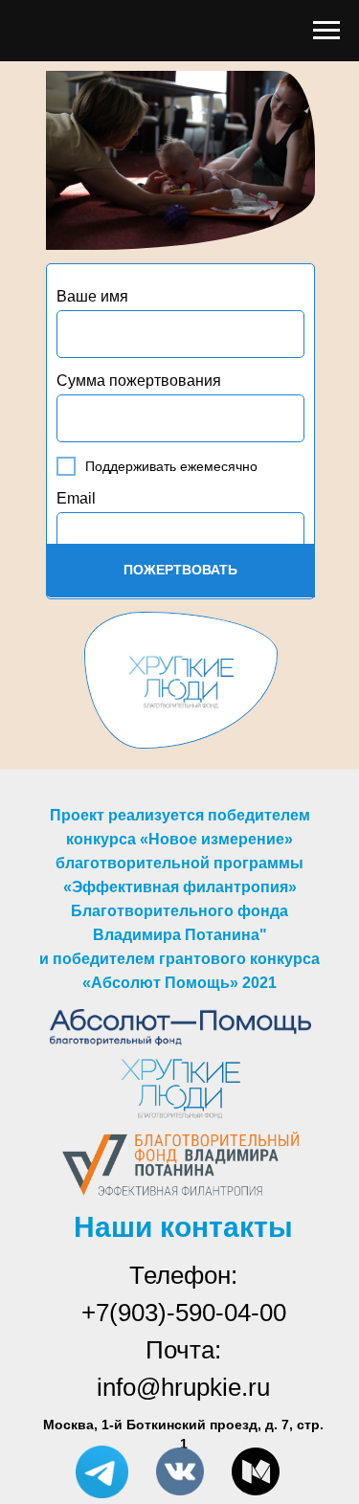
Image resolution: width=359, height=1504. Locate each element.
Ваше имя (92, 296)
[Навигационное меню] (326, 30)
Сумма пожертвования (138, 380)
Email (76, 498)
